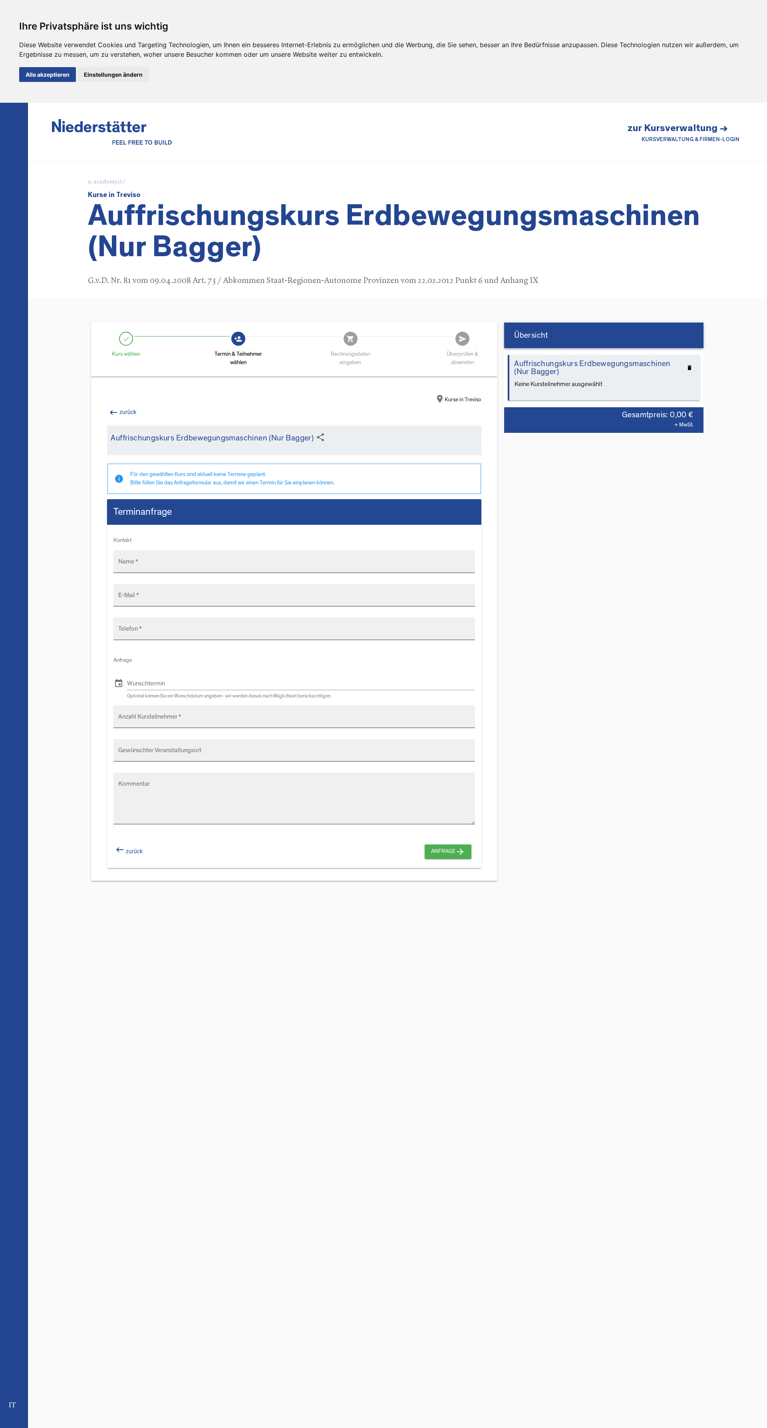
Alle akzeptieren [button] (48, 74)
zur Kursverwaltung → (683, 132)
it (12, 1405)
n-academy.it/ (106, 182)
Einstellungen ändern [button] (113, 74)
